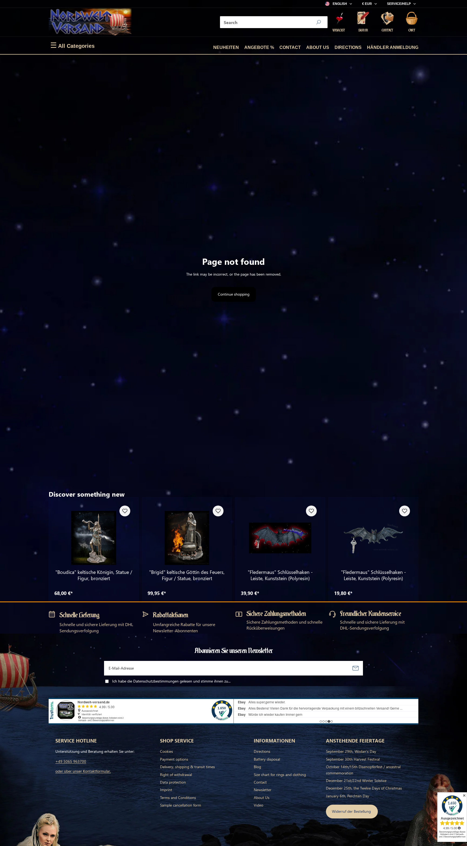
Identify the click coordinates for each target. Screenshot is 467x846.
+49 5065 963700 (70, 761)
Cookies (166, 751)
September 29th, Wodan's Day (351, 751)
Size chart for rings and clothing (280, 774)
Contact (290, 47)
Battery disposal (267, 759)
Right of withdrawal (176, 774)
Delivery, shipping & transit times (187, 766)
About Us (317, 47)
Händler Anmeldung (392, 47)
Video (258, 805)
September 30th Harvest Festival (353, 759)
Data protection (173, 782)
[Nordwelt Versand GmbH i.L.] (90, 22)
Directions (348, 47)
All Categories (72, 45)
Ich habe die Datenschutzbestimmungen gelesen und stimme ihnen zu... (171, 681)
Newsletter (262, 789)
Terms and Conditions (178, 797)
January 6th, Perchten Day (347, 795)
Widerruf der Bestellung (352, 811)
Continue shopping (233, 294)
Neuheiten (226, 47)
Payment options (174, 759)
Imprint (166, 789)
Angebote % (259, 47)
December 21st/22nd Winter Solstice (356, 780)
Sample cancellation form (180, 805)
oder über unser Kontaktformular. (83, 771)
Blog (257, 766)
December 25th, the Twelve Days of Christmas (364, 788)
